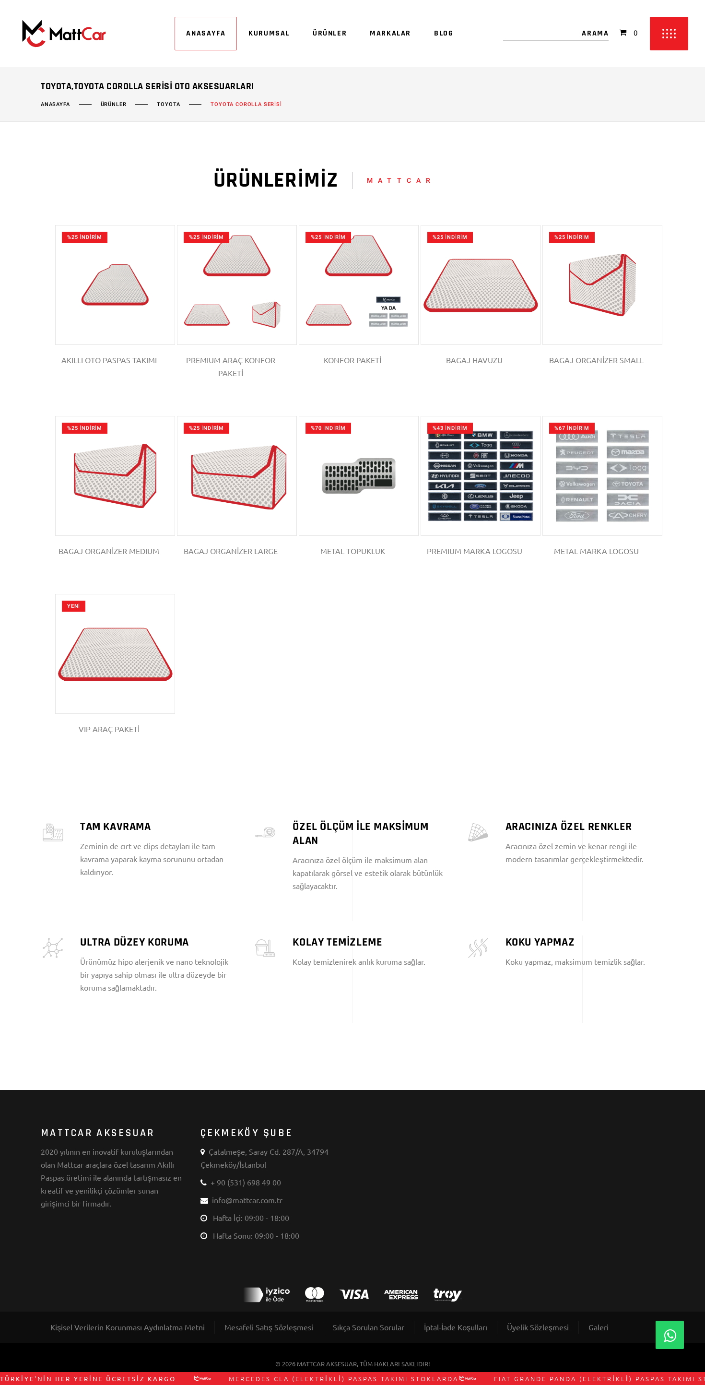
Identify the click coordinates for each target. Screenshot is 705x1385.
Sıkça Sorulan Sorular (368, 1327)
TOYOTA (168, 104)
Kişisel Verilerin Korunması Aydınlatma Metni (127, 1327)
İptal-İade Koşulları (455, 1327)
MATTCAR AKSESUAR (327, 1364)
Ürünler (114, 104)
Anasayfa (55, 104)
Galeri (598, 1327)
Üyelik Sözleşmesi (538, 1327)
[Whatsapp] (670, 1335)
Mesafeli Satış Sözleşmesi (268, 1327)
